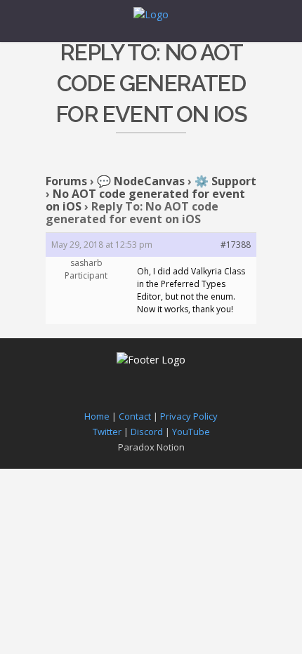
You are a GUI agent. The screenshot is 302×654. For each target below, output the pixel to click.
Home (97, 416)
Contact (135, 416)
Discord (147, 431)
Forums (66, 181)
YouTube (191, 431)
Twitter (107, 431)
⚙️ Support (225, 181)
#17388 (236, 245)
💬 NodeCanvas (141, 181)
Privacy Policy (189, 416)
